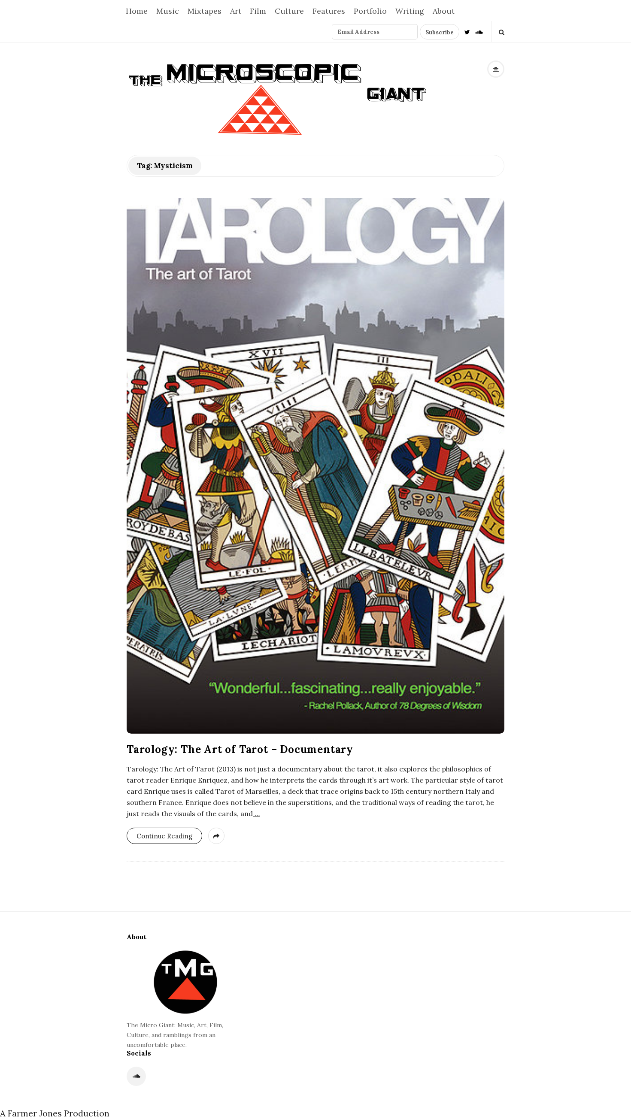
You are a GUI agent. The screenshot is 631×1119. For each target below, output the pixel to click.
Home (137, 11)
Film (258, 11)
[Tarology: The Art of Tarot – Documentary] (315, 466)
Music (167, 11)
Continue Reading (164, 836)
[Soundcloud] (479, 31)
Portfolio (370, 11)
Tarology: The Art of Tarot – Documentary (240, 749)
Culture (289, 11)
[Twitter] (467, 31)
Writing (409, 11)
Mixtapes (204, 11)
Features (328, 11)
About (444, 11)
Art (235, 11)
